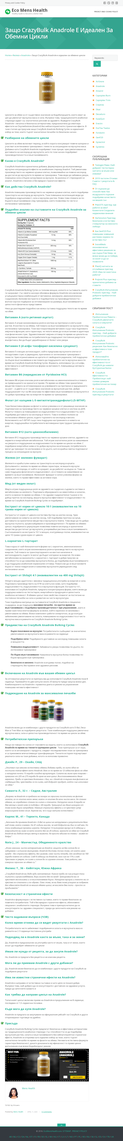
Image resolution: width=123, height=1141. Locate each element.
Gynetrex (100, 146)
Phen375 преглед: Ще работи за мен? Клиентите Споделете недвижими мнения (104, 209)
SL (96, 1136)
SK (92, 1136)
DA (23, 1136)
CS (19, 1136)
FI (35, 1136)
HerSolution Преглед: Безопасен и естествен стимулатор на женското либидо (105, 222)
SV (104, 1136)
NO (71, 1136)
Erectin (99, 123)
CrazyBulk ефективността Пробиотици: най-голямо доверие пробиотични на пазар (104, 378)
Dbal (98, 109)
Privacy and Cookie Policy (15, 3)
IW (50, 1136)
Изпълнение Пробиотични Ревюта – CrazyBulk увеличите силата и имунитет (104, 318)
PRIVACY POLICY (79, 1131)
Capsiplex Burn (103, 95)
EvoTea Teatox (103, 128)
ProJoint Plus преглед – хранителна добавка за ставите (104, 282)
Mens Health (18, 1112)
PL (80, 1136)
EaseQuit (100, 118)
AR (10, 1136)
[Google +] (116, 2)
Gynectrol (100, 142)
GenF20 (99, 137)
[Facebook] (105, 2)
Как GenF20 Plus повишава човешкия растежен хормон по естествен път (103, 235)
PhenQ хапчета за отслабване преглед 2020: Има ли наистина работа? (104, 270)
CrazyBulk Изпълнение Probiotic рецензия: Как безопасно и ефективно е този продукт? (105, 346)
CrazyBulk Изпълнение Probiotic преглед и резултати (103, 391)
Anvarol (99, 90)
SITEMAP (67, 1131)
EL (47, 1136)
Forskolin (100, 132)
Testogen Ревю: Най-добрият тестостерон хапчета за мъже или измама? (103, 169)
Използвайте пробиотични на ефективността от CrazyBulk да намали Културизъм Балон (103, 362)
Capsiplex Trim (103, 100)
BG (14, 1136)
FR (39, 1136)
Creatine (100, 104)
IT (59, 1136)
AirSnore (100, 81)
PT (75, 1136)
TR (108, 1136)
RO (84, 1136)
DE (42, 1136)
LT (67, 1136)
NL (27, 1136)
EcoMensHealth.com (52, 1131)
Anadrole (100, 86)
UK (112, 1136)
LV (63, 1136)
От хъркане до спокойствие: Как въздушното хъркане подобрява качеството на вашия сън (104, 194)
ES (100, 1136)
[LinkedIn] (112, 2)
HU (55, 1136)
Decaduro (100, 114)
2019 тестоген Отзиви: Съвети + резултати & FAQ (105, 181)
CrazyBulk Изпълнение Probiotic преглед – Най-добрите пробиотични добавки (105, 294)
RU (88, 1136)
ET (31, 1136)
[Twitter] (109, 2)
